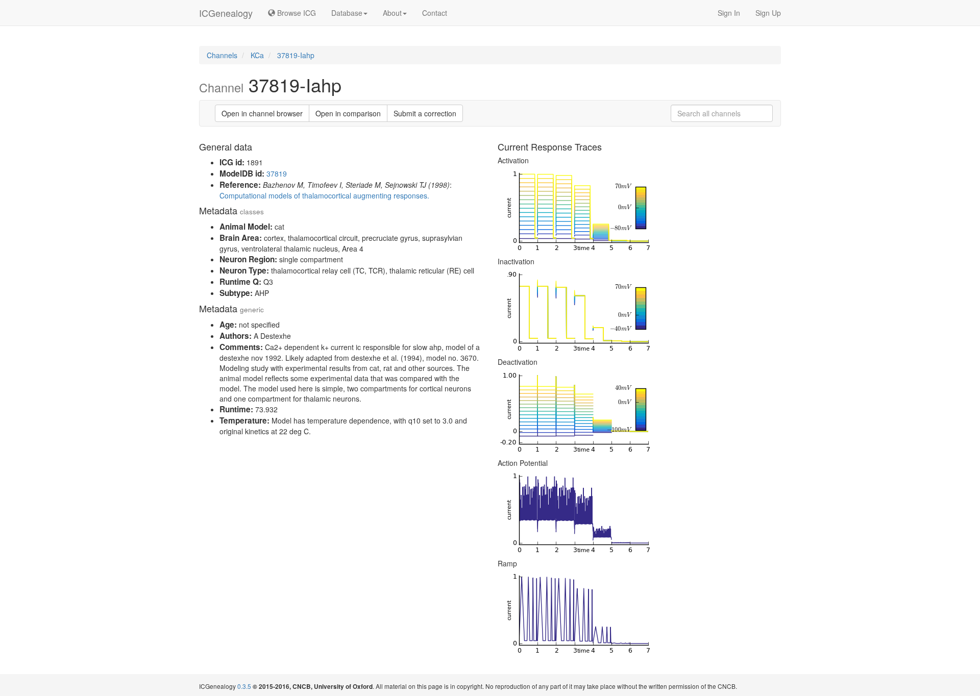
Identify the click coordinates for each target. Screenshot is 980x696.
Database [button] (346, 13)
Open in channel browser (262, 113)
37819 (276, 173)
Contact (434, 13)
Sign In (729, 13)
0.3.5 (244, 686)
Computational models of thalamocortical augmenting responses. (324, 195)
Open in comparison (348, 113)
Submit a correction (425, 113)
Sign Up (768, 13)
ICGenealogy (226, 12)
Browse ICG (295, 13)
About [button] (392, 13)
